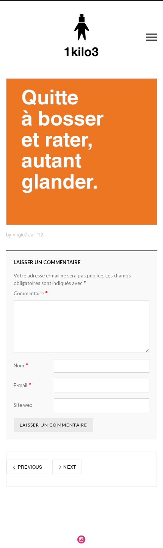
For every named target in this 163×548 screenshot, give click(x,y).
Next (69, 466)
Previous (29, 466)
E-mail (22, 385)
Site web (23, 405)
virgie (19, 234)
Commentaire (31, 293)
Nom (21, 365)
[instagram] (81, 539)
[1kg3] (81, 37)
